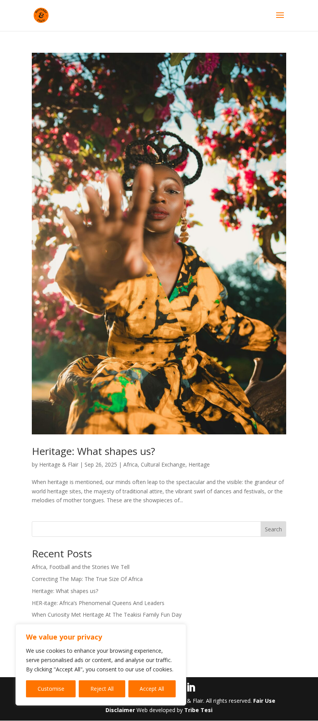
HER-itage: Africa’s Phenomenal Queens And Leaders (98, 603)
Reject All (102, 688)
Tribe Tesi (198, 710)
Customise (51, 688)
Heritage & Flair (58, 464)
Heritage (199, 464)
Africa (130, 464)
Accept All (152, 688)
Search (273, 529)
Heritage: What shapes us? (93, 451)
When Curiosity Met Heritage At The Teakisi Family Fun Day (106, 614)
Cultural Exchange (163, 464)
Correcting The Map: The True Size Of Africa (87, 579)
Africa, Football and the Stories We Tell (81, 567)
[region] (101, 664)
